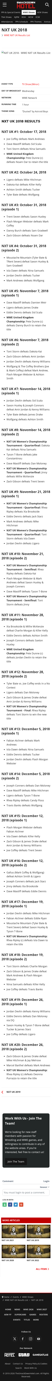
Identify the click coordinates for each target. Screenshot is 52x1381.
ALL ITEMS (42, 1269)
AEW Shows (42, 12)
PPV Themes (36, 21)
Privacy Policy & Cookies (36, 1363)
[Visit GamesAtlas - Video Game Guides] (40, 1354)
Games (32, 1314)
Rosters (43, 1314)
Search (18, 1368)
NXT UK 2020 (8, 1260)
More (36, 1320)
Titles (27, 1320)
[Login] (4, 1205)
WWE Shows (29, 12)
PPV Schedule (21, 21)
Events (16, 1320)
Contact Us (18, 1363)
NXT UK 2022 (33, 1260)
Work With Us (30, 1368)
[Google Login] (21, 1205)
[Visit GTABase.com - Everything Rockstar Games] (24, 1354)
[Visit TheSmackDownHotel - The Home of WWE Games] (10, 1354)
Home (8, 1309)
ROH (24, 17)
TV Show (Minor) (30, 84)
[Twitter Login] (16, 1205)
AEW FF (7, 1314)
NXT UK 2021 (8, 1240)
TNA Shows (6, 17)
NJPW (16, 17)
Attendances (7, 21)
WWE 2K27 (42, 1309)
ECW (38, 17)
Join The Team (16, 1161)
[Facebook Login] (10, 1205)
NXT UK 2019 (33, 1240)
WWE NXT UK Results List (17, 35)
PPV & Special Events (10, 12)
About (7, 1363)
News (17, 1309)
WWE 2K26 (28, 1309)
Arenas (47, 21)
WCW (30, 17)
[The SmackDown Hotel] (26, 5)
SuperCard (20, 1314)
